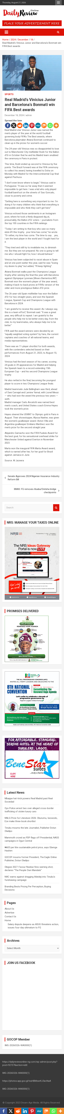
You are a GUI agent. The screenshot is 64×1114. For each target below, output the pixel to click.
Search (56, 507)
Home (8, 920)
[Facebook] (7, 125)
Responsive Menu (58, 2)
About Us (9, 908)
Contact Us (10, 916)
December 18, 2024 (14, 115)
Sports (9, 94)
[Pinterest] (32, 125)
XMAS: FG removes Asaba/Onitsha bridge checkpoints (35, 491)
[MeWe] (38, 125)
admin (29, 115)
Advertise (9, 912)
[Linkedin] (26, 125)
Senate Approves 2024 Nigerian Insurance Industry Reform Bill (33, 478)
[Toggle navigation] (6, 32)
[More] (56, 125)
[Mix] (44, 125)
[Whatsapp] (50, 125)
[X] (13, 125)
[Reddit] (20, 125)
